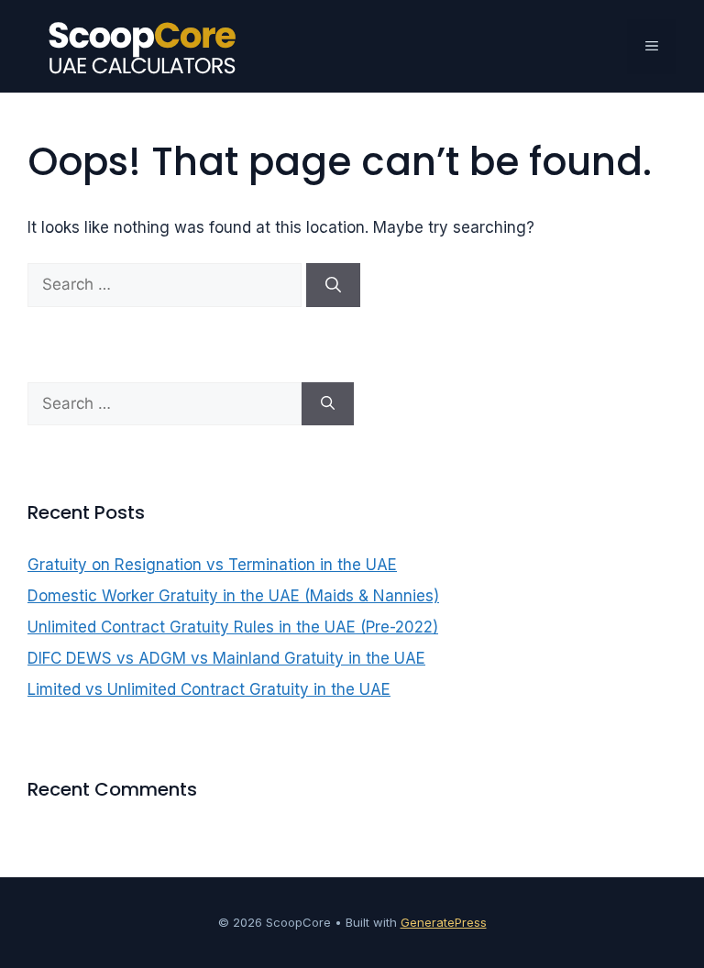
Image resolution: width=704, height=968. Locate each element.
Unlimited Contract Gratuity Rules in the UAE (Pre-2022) (233, 627)
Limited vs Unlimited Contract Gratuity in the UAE (209, 689)
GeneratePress (444, 922)
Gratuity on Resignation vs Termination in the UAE (212, 565)
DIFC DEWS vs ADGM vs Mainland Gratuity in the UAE (226, 658)
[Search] (333, 285)
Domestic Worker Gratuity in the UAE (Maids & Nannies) (233, 596)
